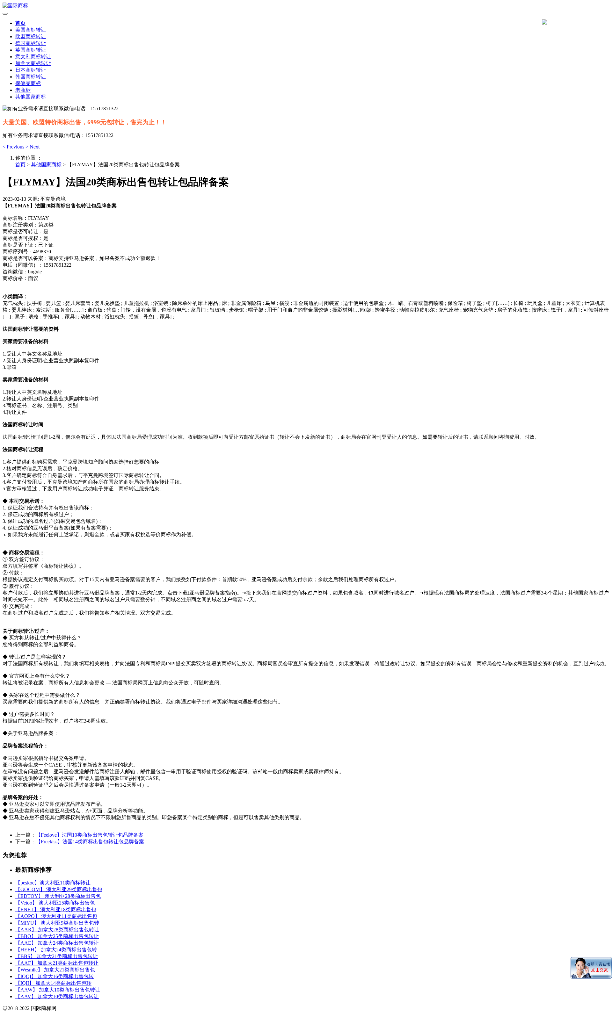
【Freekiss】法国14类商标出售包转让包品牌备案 (90, 841)
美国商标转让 (30, 29)
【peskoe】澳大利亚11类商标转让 (53, 882)
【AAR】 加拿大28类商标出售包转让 (57, 929)
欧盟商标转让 (30, 36)
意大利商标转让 (33, 56)
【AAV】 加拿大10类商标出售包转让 (57, 996)
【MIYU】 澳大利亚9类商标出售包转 (57, 923)
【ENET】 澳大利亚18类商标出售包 (55, 909)
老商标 (23, 90)
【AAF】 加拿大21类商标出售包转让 (56, 963)
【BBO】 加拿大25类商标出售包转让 (57, 936)
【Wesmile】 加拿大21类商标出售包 (55, 969)
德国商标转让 (30, 43)
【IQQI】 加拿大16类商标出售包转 (54, 976)
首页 (20, 23)
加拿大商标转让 (33, 63)
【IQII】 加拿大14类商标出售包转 (53, 983)
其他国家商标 (30, 96)
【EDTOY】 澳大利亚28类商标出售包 (58, 896)
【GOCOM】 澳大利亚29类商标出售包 (58, 889)
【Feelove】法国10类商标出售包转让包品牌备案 (89, 835)
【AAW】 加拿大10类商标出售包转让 (57, 989)
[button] (14, 146)
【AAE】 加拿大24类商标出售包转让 (57, 943)
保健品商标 (28, 83)
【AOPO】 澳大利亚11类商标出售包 (56, 916)
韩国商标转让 (30, 76)
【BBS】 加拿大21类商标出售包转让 (56, 956)
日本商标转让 (30, 70)
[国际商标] (306, 6)
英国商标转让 (30, 50)
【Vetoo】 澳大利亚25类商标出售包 (55, 902)
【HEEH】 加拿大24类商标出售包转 (56, 949)
